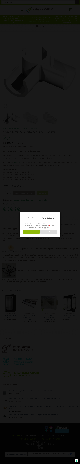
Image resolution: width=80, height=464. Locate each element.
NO (49, 232)
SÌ (31, 232)
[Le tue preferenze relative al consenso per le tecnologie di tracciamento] (76, 460)
